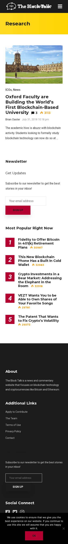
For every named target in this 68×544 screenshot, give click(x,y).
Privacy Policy (13, 431)
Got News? (44, 6)
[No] (63, 528)
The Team (11, 418)
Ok (34, 535)
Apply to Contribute (16, 411)
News (16, 89)
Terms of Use (13, 424)
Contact (10, 437)
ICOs (8, 89)
